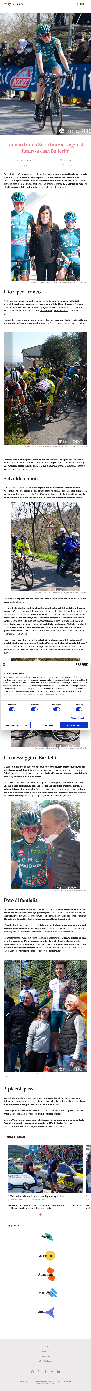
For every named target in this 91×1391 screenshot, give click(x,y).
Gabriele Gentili (16, 1200)
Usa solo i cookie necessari (16, 725)
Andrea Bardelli (61, 310)
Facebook (45, 1371)
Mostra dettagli (77, 718)
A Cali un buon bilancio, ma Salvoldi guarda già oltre (36, 1196)
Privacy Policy (45, 1356)
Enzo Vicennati (26, 160)
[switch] (34, 709)
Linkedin (58, 1371)
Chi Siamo (45, 1346)
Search (76, 4)
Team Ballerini (46, 310)
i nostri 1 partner (15, 677)
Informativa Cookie (45, 1361)
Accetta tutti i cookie (74, 725)
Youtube (52, 1371)
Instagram (32, 1371)
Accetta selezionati (45, 725)
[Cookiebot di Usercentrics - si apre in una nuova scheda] (78, 664)
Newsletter (45, 1351)
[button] (83, 388)
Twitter (39, 1371)
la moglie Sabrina (20, 180)
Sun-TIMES (50, 1384)
